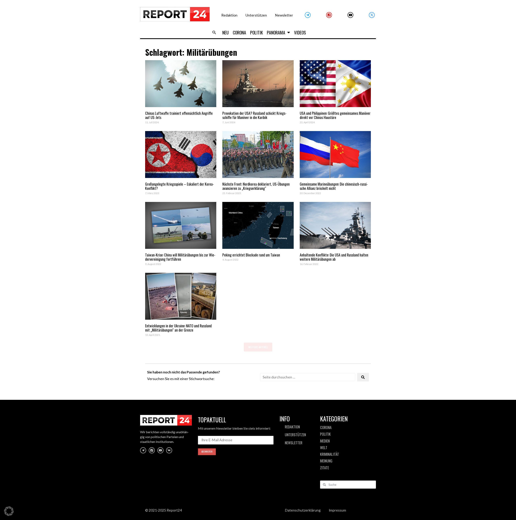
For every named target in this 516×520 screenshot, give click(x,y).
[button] (214, 32)
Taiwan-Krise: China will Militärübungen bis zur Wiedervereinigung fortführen (180, 257)
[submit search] (363, 377)
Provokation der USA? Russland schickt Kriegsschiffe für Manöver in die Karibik (254, 115)
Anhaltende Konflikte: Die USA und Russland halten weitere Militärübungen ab (334, 257)
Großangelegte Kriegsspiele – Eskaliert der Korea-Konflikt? (179, 186)
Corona (239, 32)
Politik (256, 32)
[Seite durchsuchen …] (307, 377)
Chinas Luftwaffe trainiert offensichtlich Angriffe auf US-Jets (179, 115)
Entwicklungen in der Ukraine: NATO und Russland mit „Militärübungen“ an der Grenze (178, 328)
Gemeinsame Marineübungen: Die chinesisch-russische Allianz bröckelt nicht (334, 186)
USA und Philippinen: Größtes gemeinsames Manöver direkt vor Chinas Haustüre (335, 115)
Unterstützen (256, 15)
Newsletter (284, 15)
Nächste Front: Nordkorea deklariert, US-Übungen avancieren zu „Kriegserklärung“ (256, 186)
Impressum (337, 510)
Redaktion (229, 15)
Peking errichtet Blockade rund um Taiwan (251, 254)
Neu (225, 32)
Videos (300, 32)
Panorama (276, 32)
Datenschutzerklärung (303, 510)
